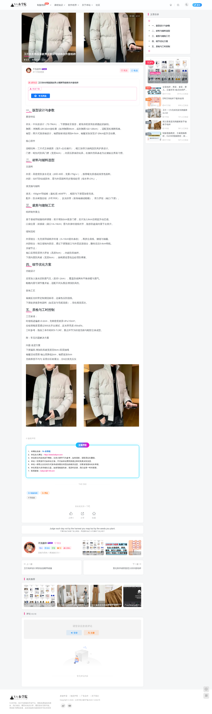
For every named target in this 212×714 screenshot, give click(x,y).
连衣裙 (168, 38)
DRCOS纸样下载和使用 (173, 139)
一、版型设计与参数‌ (161, 66)
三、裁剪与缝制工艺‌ (161, 77)
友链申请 (63, 695)
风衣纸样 (168, 26)
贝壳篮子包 (167, 46)
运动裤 (168, 42)
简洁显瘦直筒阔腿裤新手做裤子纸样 (175, 164)
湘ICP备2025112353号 (91, 700)
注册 (93, 632)
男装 (46, 493)
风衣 (181, 26)
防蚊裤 (181, 30)
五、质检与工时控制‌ (161, 87)
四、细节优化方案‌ (160, 82)
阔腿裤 (168, 34)
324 (48, 548)
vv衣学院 (78, 700)
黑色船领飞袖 (154, 22)
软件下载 (154, 46)
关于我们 (95, 695)
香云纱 (154, 26)
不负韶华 (37, 68)
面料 (154, 30)
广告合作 (84, 695)
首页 (27, 59)
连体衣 (154, 42)
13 (60, 548)
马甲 (181, 22)
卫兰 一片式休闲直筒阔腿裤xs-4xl (175, 153)
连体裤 (181, 38)
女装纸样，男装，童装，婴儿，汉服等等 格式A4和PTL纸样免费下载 (175, 131)
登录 (76, 632)
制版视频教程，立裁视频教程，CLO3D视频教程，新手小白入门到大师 (175, 177)
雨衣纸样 (168, 30)
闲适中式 (181, 34)
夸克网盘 (43, 95)
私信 (136, 70)
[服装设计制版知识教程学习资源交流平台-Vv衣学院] (18, 697)
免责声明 (74, 695)
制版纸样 (36, 59)
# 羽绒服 (31, 497)
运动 (181, 42)
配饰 (154, 38)
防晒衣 (154, 34)
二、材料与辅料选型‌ (161, 72)
